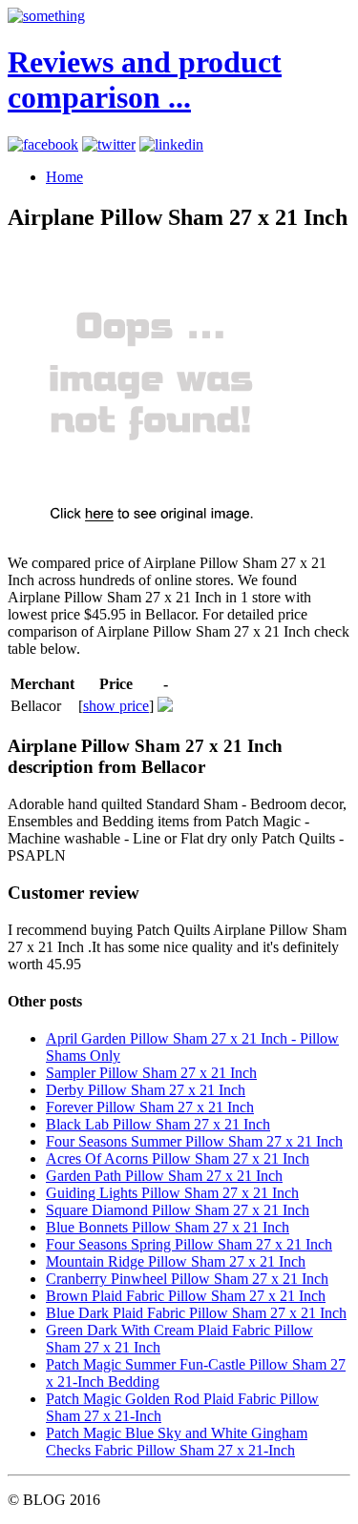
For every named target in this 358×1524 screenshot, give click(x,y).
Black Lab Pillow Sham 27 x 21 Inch (158, 1124)
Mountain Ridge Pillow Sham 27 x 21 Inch (175, 1261)
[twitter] (109, 144)
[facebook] (43, 144)
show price (116, 706)
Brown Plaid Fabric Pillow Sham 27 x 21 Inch (186, 1296)
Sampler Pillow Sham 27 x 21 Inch (151, 1073)
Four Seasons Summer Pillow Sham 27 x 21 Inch (194, 1141)
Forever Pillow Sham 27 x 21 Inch (150, 1107)
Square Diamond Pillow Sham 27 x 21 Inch (177, 1210)
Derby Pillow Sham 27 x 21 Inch (145, 1090)
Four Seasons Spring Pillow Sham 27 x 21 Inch (189, 1244)
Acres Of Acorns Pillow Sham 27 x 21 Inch (177, 1158)
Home (64, 177)
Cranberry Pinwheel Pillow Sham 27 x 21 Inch (187, 1278)
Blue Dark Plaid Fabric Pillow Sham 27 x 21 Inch (196, 1313)
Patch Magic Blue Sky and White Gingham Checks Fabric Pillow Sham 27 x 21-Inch (176, 1441)
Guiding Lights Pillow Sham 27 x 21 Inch (172, 1193)
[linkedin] (171, 144)
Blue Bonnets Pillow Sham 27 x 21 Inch (167, 1227)
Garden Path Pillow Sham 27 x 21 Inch (164, 1176)
